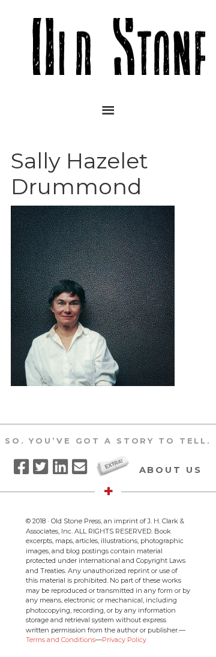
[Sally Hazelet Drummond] (93, 382)
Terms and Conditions (60, 639)
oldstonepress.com (108, 46)
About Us (170, 470)
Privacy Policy (124, 639)
